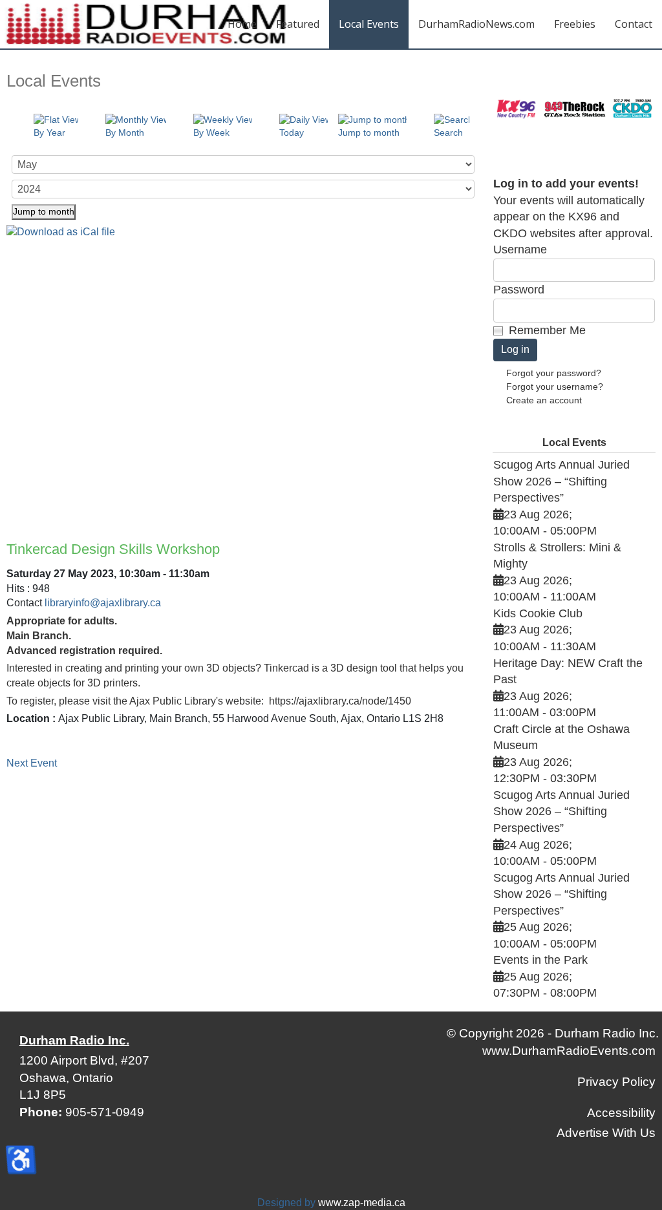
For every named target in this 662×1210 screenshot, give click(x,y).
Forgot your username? (554, 386)
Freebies (574, 24)
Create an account (544, 400)
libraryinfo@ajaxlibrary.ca (103, 602)
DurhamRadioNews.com (476, 24)
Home (242, 24)
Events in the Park (540, 959)
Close (307, 432)
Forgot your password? (553, 373)
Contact (633, 24)
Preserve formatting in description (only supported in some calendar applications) (241, 377)
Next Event (31, 763)
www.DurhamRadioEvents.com (569, 1050)
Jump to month (43, 211)
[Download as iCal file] (60, 231)
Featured (297, 24)
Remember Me (547, 330)
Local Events (369, 24)
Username (520, 249)
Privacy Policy (616, 1081)
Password (518, 289)
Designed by (286, 1202)
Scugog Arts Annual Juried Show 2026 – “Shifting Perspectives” (561, 481)
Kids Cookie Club (537, 613)
